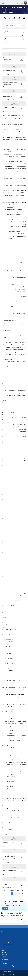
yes (19, 920)
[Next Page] (22, 893)
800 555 (2, 961)
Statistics (5, 12)
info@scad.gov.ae (4, 959)
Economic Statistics (14, 67)
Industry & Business (14, 104)
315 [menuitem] (20, 894)
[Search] (22, 32)
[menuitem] (3, 934)
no (24, 920)
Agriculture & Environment (14, 54)
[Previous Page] (3, 893)
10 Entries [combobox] (4, 890)
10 (14, 894)
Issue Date (13, 45)
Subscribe (5, 908)
